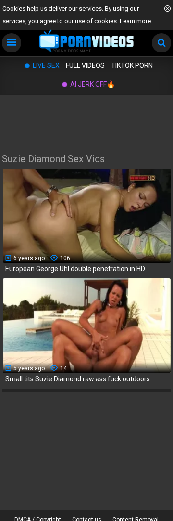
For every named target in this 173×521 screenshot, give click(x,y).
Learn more (135, 21)
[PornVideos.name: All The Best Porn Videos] (86, 41)
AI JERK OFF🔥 (92, 84)
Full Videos (85, 65)
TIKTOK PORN (132, 65)
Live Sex (46, 65)
